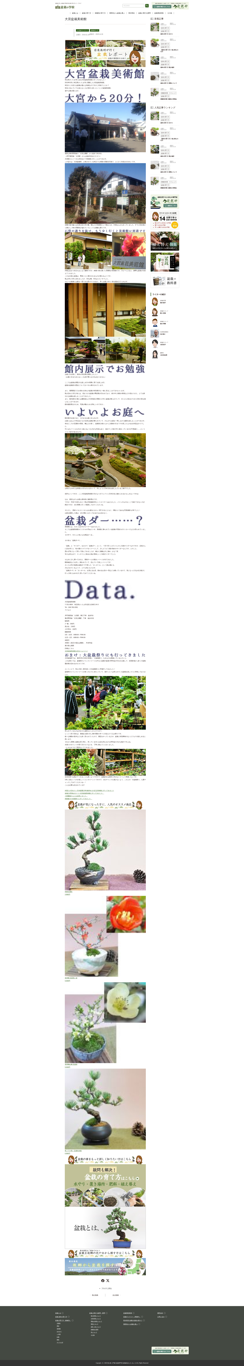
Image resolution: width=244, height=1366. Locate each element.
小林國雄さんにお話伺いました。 (76, 796)
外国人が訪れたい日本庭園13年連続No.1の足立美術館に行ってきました (89, 790)
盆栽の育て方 (86, 13)
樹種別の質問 (94, 1329)
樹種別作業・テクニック (168, 93)
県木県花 (131, 13)
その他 (169, 13)
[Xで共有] (107, 1280)
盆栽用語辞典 (159, 13)
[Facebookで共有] (102, 1280)
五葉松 (59, 1323)
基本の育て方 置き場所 (167, 67)
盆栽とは (75, 13)
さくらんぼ (60, 1342)
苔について (94, 1332)
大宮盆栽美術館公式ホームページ (76, 651)
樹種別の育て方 (100, 13)
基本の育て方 (165, 28)
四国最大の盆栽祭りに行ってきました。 (78, 799)
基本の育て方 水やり (167, 34)
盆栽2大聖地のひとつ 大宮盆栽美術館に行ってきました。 (84, 793)
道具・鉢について (96, 1327)
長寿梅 (59, 1328)
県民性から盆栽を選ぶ (117, 13)
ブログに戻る (106, 1288)
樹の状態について (96, 1316)
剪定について (94, 1324)
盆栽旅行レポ (94, 30)
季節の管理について (96, 1321)
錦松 (58, 1339)
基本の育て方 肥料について (169, 83)
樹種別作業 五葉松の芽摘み (169, 99)
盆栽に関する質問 (144, 13)
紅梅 (58, 1337)
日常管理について (96, 1318)
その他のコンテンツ (82, 30)
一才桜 (59, 1334)
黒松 (58, 1326)
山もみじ (59, 1331)
